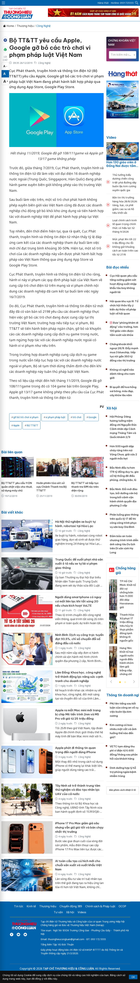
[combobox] (122, 55)
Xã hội (111, 408)
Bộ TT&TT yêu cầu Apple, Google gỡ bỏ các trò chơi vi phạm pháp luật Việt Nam (49, 47)
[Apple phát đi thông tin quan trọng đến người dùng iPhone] (27, 762)
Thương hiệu (25, 26)
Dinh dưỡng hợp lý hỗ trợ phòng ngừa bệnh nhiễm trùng (123, 772)
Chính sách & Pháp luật (100, 906)
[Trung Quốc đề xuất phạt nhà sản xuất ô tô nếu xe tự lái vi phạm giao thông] (27, 573)
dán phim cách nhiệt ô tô (122, 790)
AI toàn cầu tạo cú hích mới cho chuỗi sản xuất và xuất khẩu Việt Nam (78, 865)
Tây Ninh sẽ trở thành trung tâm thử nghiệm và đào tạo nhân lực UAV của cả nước (77, 790)
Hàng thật (103, 3)
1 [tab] (120, 682)
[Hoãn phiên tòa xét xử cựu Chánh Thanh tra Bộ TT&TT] (52, 467)
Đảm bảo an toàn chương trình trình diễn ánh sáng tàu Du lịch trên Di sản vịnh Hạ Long (124, 544)
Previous (111, 682)
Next (134, 682)
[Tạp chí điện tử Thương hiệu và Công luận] (24, 925)
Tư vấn (58, 912)
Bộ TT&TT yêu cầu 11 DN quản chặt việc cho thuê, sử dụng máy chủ (17, 486)
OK (133, 977)
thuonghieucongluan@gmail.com (66, 939)
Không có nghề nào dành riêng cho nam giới (122, 373)
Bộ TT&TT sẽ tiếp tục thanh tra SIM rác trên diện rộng (85, 486)
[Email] (25, 934)
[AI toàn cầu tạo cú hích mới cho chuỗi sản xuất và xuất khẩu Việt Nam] (27, 875)
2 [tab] (125, 682)
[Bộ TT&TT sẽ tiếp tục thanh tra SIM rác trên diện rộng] (87, 467)
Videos (82, 912)
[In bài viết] (5, 49)
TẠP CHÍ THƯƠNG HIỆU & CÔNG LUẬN (68, 968)
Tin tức (18, 906)
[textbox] (122, 55)
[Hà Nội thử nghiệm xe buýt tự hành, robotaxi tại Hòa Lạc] (27, 536)
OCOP (122, 906)
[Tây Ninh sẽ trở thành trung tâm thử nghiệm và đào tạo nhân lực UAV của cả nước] (27, 800)
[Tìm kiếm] (137, 3)
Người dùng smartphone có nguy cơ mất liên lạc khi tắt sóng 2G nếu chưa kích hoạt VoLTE (78, 601)
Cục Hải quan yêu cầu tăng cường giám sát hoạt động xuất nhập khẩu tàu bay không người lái (123, 284)
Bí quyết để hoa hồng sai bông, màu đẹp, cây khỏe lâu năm (123, 391)
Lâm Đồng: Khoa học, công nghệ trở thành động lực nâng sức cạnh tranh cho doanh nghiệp (79, 677)
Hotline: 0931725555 (122, 3)
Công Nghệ (43, 26)
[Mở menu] (3, 3)
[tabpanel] (122, 629)
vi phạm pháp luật (55, 417)
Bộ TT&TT (32, 425)
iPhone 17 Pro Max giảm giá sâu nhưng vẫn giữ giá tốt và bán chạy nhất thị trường (79, 827)
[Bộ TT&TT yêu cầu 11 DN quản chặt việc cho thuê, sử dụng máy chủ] (17, 467)
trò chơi (77, 417)
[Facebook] (11, 934)
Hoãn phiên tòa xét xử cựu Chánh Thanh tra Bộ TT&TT (51, 486)
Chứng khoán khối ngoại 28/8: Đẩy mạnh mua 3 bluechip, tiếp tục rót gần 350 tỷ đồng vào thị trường (124, 352)
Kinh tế (31, 906)
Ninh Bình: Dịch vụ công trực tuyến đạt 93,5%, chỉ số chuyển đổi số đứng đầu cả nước (79, 639)
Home (10, 26)
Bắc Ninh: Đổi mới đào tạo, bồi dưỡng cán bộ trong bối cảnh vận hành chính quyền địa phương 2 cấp (124, 497)
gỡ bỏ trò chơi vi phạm (25, 417)
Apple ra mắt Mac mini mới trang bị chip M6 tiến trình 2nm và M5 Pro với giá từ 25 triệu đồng (78, 714)
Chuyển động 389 (71, 906)
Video (111, 137)
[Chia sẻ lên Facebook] (5, 40)
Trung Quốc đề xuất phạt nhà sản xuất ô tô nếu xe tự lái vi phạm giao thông (79, 564)
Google (92, 417)
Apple (16, 425)
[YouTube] (18, 934)
